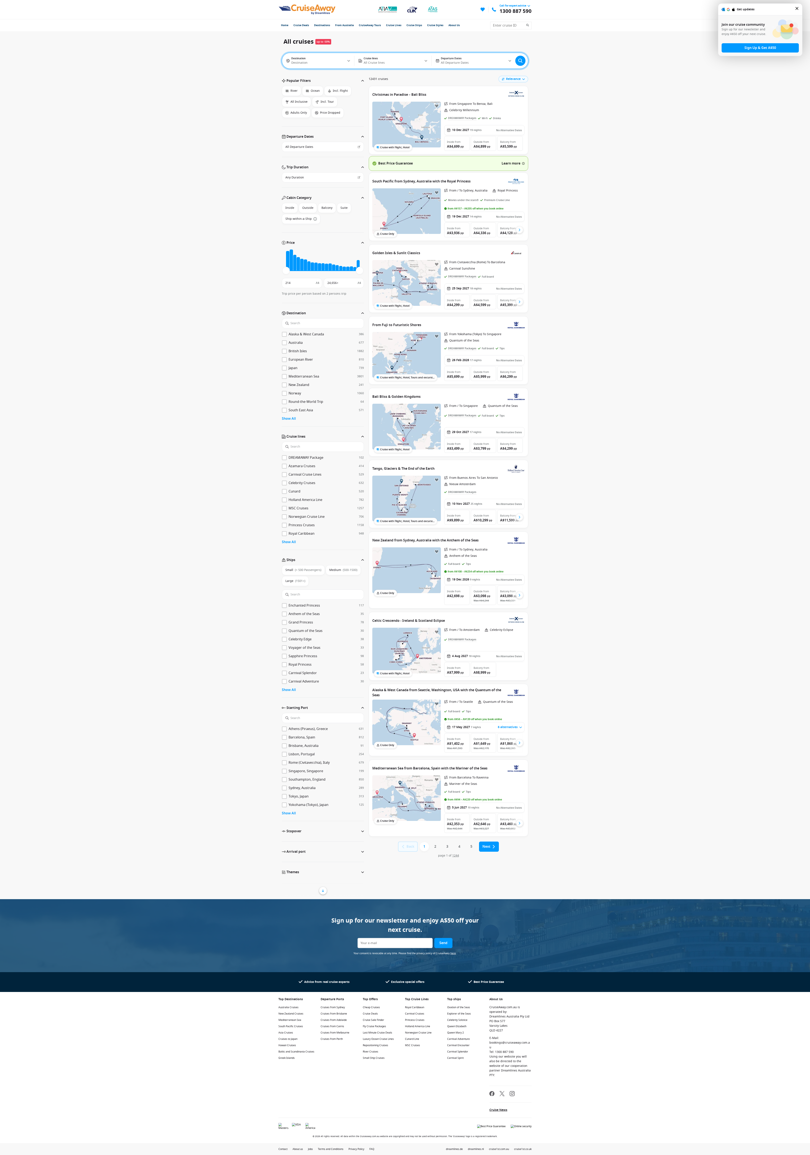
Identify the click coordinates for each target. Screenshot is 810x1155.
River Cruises (370, 1052)
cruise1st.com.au (499, 1149)
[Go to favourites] (483, 9)
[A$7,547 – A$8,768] (309, 266)
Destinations (322, 25)
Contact (283, 1149)
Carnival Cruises (414, 1014)
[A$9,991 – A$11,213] (316, 267)
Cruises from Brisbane (334, 1014)
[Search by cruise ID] (528, 25)
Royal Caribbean (414, 1007)
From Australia (344, 25)
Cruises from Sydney (333, 1007)
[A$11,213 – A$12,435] (319, 267)
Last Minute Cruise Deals (377, 1033)
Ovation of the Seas (458, 1007)
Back (410, 846)
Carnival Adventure (458, 1039)
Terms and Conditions (330, 1149)
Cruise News (498, 1110)
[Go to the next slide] (519, 230)
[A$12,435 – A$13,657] (323, 267)
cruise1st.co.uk (523, 1149)
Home (284, 25)
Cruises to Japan (287, 1039)
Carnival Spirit (455, 1058)
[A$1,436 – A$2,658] (291, 260)
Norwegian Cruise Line (418, 1033)
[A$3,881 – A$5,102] (298, 264)
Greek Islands (286, 1058)
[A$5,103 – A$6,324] (302, 265)
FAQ (371, 1149)
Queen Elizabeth (456, 1026)
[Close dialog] (797, 9)
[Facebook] (491, 1094)
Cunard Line (412, 1039)
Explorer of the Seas (459, 1014)
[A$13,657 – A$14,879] (326, 267)
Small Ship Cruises (374, 1058)
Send (443, 943)
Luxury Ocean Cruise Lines (378, 1039)
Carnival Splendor (457, 1052)
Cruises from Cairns (332, 1026)
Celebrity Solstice (457, 1020)
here (453, 953)
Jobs (310, 1149)
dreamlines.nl (476, 1149)
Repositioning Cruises (375, 1045)
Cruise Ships (414, 25)
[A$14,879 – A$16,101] (330, 267)
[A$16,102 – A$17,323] (333, 267)
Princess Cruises (414, 1020)
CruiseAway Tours (370, 25)
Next (486, 846)
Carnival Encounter (458, 1045)
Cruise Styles (435, 25)
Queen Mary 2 (455, 1033)
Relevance (513, 79)
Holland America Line (417, 1026)
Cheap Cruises (371, 1007)
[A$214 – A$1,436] (287, 261)
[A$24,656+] (358, 265)
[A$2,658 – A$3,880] (295, 263)
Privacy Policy (356, 1149)
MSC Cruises (412, 1045)
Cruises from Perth (332, 1039)
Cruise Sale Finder (373, 1020)
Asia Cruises (285, 1033)
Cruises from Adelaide (334, 1020)
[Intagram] (512, 1094)
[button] (323, 81)
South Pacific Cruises (290, 1026)
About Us (454, 25)
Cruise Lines (393, 25)
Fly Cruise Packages (374, 1026)
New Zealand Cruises (290, 1014)
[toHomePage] (307, 9)
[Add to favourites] (437, 106)
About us (298, 1149)
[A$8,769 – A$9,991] (312, 266)
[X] (502, 1094)
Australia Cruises (288, 1007)
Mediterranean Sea (289, 1020)
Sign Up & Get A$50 (760, 47)
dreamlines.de (454, 1149)
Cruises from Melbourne (335, 1033)
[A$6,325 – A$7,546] (305, 265)
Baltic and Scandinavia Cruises (296, 1052)
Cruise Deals (301, 25)
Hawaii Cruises (287, 1045)
